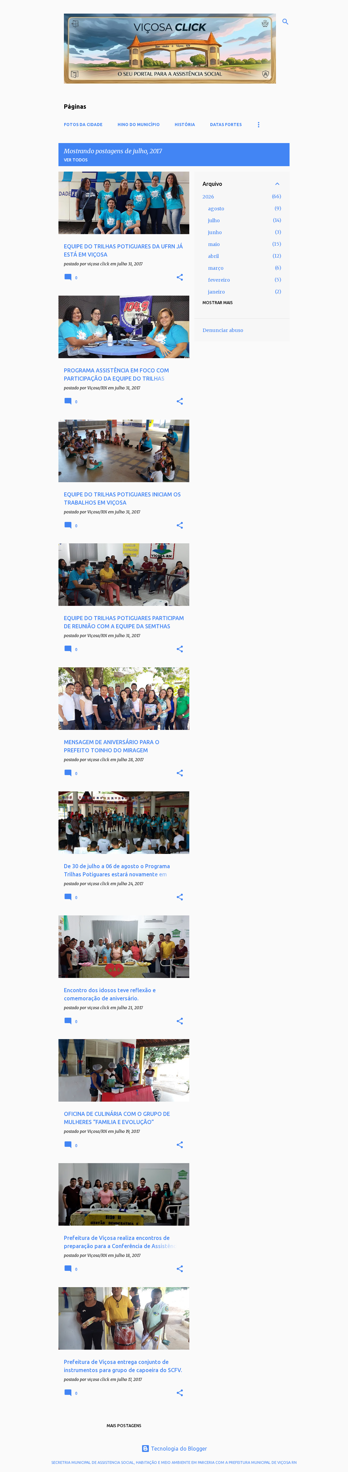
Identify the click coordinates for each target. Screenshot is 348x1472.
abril (213, 256)
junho (215, 232)
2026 (208, 197)
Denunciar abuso (223, 330)
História (185, 124)
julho (214, 220)
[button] (180, 277)
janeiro (216, 292)
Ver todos (76, 160)
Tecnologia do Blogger (178, 1448)
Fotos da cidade (83, 124)
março (216, 268)
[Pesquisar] (285, 22)
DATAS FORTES (226, 124)
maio (214, 244)
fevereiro (219, 280)
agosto (216, 209)
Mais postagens (124, 1425)
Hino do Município (139, 124)
